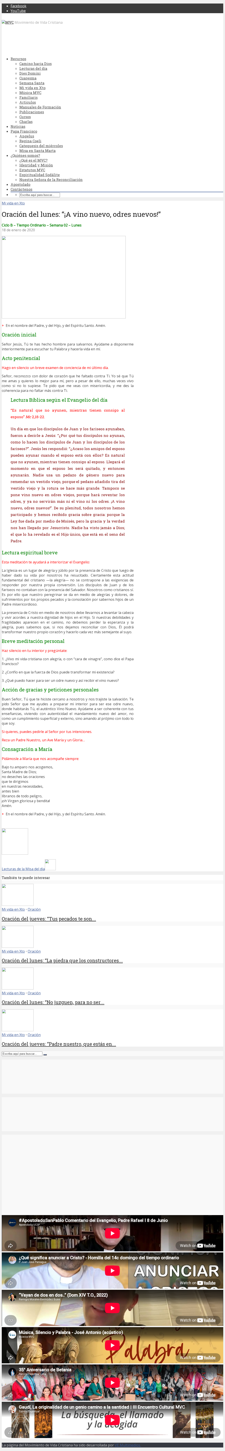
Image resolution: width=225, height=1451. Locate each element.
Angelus (26, 136)
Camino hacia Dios (35, 63)
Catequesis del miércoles (41, 145)
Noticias (18, 126)
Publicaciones (31, 112)
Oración (34, 909)
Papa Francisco (24, 131)
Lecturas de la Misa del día (23, 869)
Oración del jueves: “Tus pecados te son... (49, 918)
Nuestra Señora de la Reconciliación (51, 179)
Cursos (25, 116)
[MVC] (8, 22)
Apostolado (20, 184)
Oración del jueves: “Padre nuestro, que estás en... (59, 1044)
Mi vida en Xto (32, 87)
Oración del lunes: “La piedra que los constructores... (62, 960)
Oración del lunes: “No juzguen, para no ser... (53, 1002)
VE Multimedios (128, 1445)
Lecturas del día (33, 68)
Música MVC (30, 92)
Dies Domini (30, 73)
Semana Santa (31, 83)
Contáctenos (21, 189)
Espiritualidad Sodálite (39, 174)
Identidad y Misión (36, 165)
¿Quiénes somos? (25, 155)
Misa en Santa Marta (37, 150)
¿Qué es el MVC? (33, 160)
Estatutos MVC (32, 170)
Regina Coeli (30, 141)
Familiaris (28, 97)
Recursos (18, 58)
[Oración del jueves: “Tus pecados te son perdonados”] (18, 904)
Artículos (27, 102)
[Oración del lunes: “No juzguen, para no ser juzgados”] (18, 988)
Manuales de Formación (40, 107)
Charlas (26, 121)
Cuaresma (27, 78)
